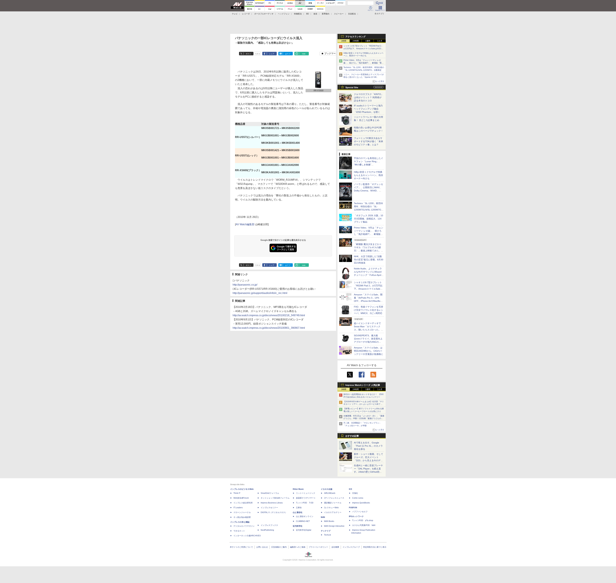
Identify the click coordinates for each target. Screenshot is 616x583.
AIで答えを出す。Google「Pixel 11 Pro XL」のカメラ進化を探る (368, 445)
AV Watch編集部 (245, 224)
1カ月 (379, 41)
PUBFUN (353, 507)
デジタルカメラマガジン (244, 526)
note (303, 54)
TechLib (327, 535)
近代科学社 (297, 526)
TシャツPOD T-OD (304, 503)
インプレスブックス (269, 525)
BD (307, 14)
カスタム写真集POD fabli (363, 525)
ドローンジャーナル (242, 512)
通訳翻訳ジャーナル (332, 503)
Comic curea (357, 498)
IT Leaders (238, 507)
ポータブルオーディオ (264, 14)
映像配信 (298, 14)
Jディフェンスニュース (334, 498)
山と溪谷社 (297, 512)
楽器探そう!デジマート (306, 498)
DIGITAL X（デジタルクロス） (274, 512)
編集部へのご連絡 (297, 547)
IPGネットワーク (356, 516)
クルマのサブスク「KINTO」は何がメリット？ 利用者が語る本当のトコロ (368, 97)
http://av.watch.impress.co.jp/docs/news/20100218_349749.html (269, 315)
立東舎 (299, 507)
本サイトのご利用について (241, 547)
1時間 (343, 41)
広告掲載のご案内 (279, 547)
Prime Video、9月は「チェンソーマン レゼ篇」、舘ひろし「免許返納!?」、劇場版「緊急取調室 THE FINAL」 (363, 63)
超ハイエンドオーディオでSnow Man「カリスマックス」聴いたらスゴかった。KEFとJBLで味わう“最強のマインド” (368, 329)
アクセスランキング (355, 36)
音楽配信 (352, 14)
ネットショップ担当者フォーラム (275, 498)
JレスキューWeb (331, 507)
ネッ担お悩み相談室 (242, 517)
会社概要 (335, 547)
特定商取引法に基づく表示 (374, 547)
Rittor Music (298, 489)
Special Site (351, 87)
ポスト (248, 54)
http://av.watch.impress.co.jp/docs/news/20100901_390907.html (269, 327)
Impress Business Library (272, 503)
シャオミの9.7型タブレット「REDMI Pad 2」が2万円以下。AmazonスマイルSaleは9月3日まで (363, 48)
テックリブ (325, 531)
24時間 (356, 41)
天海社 (355, 493)
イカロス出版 (326, 489)
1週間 (367, 41)
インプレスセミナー (269, 507)
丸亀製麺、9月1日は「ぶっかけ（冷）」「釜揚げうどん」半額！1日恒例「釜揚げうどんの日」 (363, 418)
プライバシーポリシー (318, 547)
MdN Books (329, 521)
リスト (257, 54)
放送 (315, 14)
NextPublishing (267, 530)
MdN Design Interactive (334, 526)
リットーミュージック (305, 493)
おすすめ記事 (352, 436)
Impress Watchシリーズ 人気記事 (362, 385)
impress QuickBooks (361, 503)
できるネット (239, 531)
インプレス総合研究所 (243, 503)
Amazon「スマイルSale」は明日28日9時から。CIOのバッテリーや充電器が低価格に (368, 350)
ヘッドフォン (284, 14)
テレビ (235, 14)
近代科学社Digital (303, 530)
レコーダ (246, 14)
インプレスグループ (351, 547)
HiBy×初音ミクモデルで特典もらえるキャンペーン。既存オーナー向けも (368, 175)
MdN (323, 517)
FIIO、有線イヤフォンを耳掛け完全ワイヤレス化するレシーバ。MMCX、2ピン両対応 (368, 309)
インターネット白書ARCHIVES (247, 536)
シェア (271, 54)
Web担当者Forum (241, 498)
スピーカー (339, 14)
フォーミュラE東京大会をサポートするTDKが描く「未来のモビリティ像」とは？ (368, 141)
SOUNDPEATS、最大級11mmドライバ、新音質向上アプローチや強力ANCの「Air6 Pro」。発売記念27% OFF (368, 342)
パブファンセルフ (360, 511)
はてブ (287, 54)
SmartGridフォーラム (270, 493)
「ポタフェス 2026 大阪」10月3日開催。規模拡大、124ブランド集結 (368, 218)
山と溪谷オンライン (304, 516)
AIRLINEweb (329, 493)
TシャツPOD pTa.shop (362, 520)
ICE (350, 489)
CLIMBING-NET (303, 521)
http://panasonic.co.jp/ (245, 284)
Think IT (236, 493)
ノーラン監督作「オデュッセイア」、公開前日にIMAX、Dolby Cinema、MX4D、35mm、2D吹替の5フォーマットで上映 (368, 190)
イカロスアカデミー (332, 512)
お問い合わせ (262, 547)
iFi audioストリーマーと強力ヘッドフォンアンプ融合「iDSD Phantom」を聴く (368, 108)
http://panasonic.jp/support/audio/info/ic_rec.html (260, 293)
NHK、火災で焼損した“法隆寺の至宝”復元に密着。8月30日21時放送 (368, 259)
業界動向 (325, 14)
